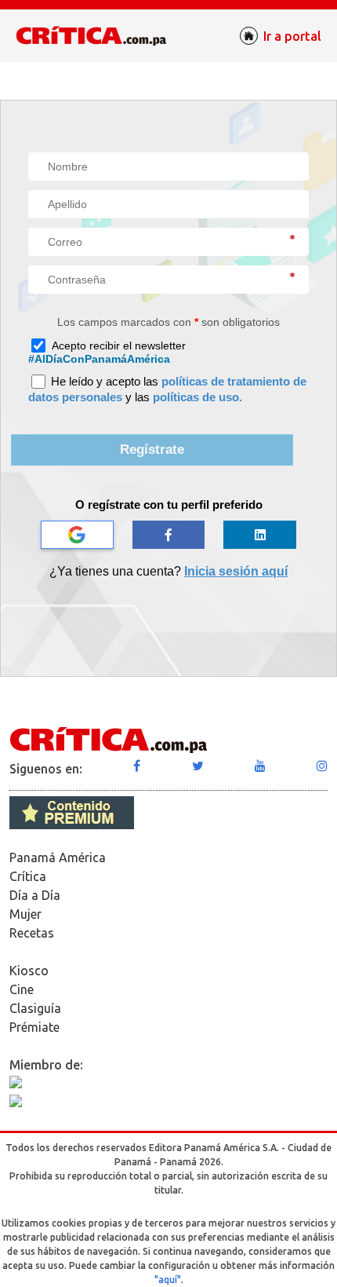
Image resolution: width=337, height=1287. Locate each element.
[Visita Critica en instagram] (322, 766)
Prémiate (34, 1027)
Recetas (31, 933)
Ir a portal (292, 36)
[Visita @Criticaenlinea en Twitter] (198, 766)
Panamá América (57, 857)
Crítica (27, 876)
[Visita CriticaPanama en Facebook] (136, 766)
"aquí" (167, 1279)
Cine (21, 989)
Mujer (25, 914)
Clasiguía (35, 1008)
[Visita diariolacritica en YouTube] (260, 766)
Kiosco (29, 970)
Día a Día (34, 895)
